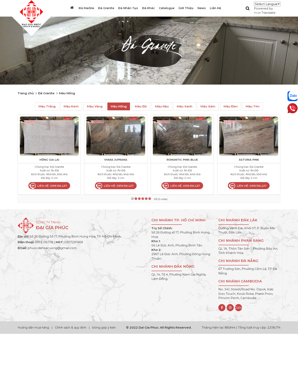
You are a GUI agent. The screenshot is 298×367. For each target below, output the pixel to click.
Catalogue (166, 8)
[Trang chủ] (72, 7)
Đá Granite (106, 8)
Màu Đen (231, 106)
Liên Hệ (215, 8)
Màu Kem (71, 106)
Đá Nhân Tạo (128, 8)
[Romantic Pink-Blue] (182, 136)
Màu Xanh (184, 106)
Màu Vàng (95, 106)
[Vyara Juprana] (115, 136)
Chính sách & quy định (70, 327)
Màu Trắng (47, 106)
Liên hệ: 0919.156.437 (52, 185)
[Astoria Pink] (248, 136)
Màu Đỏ (141, 106)
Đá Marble (86, 8)
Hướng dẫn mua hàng (34, 327)
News (201, 8)
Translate (268, 13)
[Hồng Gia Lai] (49, 136)
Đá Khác (148, 8)
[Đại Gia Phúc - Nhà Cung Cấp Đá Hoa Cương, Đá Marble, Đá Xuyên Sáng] (30, 13)
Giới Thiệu (185, 8)
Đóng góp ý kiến (104, 327)
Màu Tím (252, 106)
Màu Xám (207, 106)
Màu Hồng (119, 106)
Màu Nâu (162, 106)
